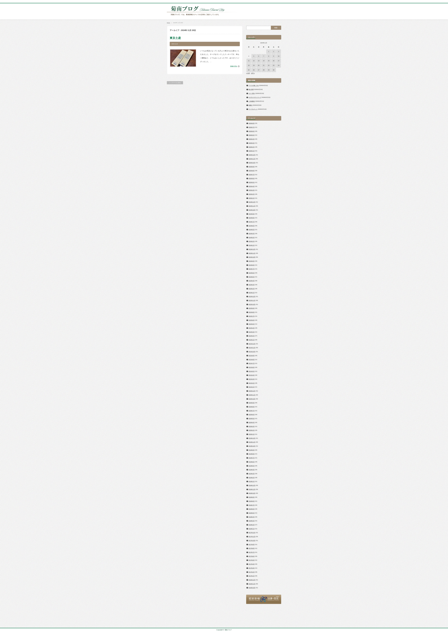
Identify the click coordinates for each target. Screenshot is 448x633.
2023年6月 (251, 273)
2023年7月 (251, 269)
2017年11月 (251, 536)
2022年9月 (251, 308)
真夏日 (250, 105)
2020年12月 (251, 391)
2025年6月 (251, 178)
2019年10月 (251, 446)
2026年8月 (251, 123)
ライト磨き (251, 93)
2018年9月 (251, 497)
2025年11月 (251, 159)
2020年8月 (251, 406)
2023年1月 (251, 292)
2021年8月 (251, 359)
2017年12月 (251, 532)
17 (278, 60)
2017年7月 (251, 552)
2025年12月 (251, 155)
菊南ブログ (228, 630)
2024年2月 (251, 241)
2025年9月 (251, 166)
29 (268, 70)
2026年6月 (251, 131)
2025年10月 (251, 162)
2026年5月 (251, 135)
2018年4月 (251, 517)
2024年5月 (251, 229)
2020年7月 (251, 410)
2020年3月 (251, 426)
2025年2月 (251, 194)
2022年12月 (251, 296)
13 (258, 60)
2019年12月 (251, 438)
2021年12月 (251, 343)
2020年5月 (251, 418)
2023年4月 (251, 280)
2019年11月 (251, 442)
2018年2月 (251, 524)
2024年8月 (251, 217)
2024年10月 (251, 210)
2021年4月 (251, 375)
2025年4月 (251, 186)
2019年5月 (251, 465)
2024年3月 (251, 237)
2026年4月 (251, 139)
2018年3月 (251, 520)
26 (253, 70)
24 (278, 65)
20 (258, 65)
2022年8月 (251, 312)
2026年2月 (251, 147)
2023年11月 (251, 253)
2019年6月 (251, 462)
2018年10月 (251, 493)
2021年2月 (251, 383)
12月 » (253, 73)
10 (278, 56)
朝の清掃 (251, 89)
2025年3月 (251, 190)
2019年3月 (251, 473)
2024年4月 (251, 233)
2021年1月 (251, 387)
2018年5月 (251, 513)
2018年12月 (251, 485)
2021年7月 (251, 363)
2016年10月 (251, 587)
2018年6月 (251, 509)
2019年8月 (251, 454)
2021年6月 (251, 367)
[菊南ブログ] (203, 17)
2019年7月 (251, 458)
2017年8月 (251, 548)
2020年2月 (251, 430)
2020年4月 (251, 422)
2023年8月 (251, 265)
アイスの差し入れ (253, 85)
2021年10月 (251, 351)
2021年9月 (251, 355)
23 (273, 65)
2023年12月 (251, 249)
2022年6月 (251, 320)
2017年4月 (251, 564)
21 (263, 65)
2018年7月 (251, 505)
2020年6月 (251, 414)
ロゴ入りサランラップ (254, 97)
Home (168, 22)
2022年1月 (251, 339)
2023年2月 (251, 288)
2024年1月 (251, 245)
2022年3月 (251, 332)
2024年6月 (251, 225)
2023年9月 (251, 261)
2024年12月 (251, 202)
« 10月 (248, 73)
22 (268, 65)
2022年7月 (251, 316)
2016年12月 (251, 580)
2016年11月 (251, 584)
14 (263, 60)
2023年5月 (251, 277)
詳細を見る (233, 66)
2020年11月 (251, 395)
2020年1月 (251, 434)
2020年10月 (251, 399)
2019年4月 (251, 469)
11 (248, 60)
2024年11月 (251, 206)
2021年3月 (251, 379)
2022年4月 (251, 328)
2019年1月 (251, 481)
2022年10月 (251, 304)
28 (263, 70)
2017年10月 (251, 540)
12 (253, 60)
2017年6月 (251, 556)
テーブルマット (252, 109)
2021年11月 (251, 347)
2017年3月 (251, 568)
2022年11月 (251, 300)
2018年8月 (251, 501)
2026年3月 (251, 143)
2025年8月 (251, 170)
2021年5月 (251, 371)
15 (268, 60)
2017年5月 (251, 560)
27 (258, 70)
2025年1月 (251, 198)
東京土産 (175, 37)
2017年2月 (251, 572)
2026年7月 (251, 127)
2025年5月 (251, 182)
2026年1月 (251, 151)
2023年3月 (251, 284)
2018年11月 (251, 489)
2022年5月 (251, 324)
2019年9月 (251, 450)
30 (273, 70)
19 (253, 65)
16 (273, 60)
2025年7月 (251, 174)
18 (248, 65)
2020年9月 (251, 402)
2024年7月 (251, 221)
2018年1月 (251, 528)
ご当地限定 (251, 101)
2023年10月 (251, 257)
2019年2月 (251, 477)
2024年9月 (251, 214)
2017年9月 (251, 544)
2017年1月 (251, 576)
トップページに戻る (175, 82)
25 (248, 70)
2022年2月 (251, 336)
